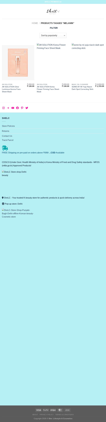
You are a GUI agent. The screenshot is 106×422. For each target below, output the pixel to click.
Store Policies (8, 126)
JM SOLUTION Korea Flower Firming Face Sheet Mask (48, 89)
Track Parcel (7, 140)
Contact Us (7, 136)
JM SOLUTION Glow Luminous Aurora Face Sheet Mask (11, 89)
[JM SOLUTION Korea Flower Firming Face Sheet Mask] (53, 62)
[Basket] (102, 11)
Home (35, 23)
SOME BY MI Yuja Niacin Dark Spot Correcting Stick (82, 88)
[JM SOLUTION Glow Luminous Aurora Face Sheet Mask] (18, 62)
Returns (5, 131)
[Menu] (3, 11)
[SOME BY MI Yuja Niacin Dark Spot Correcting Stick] (88, 62)
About (35, 415)
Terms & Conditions (64, 415)
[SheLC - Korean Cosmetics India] (53, 11)
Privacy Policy (47, 415)
